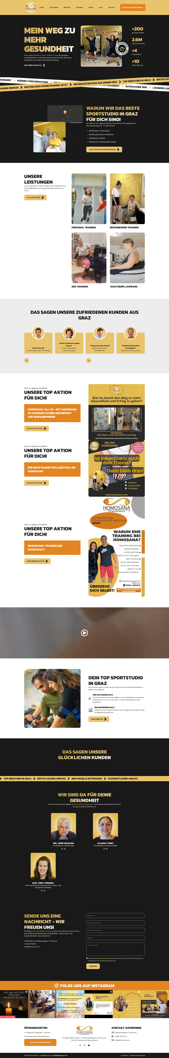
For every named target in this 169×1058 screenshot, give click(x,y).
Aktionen (79, 7)
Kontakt (111, 7)
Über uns (67, 7)
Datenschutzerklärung (137, 1055)
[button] (54, 7)
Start (42, 7)
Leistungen (54, 7)
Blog (101, 7)
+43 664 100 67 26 (120, 1036)
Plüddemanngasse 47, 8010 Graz (126, 1032)
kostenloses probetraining (132, 7)
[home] (30, 7)
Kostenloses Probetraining (40, 1042)
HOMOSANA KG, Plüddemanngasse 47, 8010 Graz (40, 941)
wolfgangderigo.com (60, 1055)
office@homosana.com (32, 946)
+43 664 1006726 (30, 944)
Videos (90, 7)
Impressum (125, 1055)
